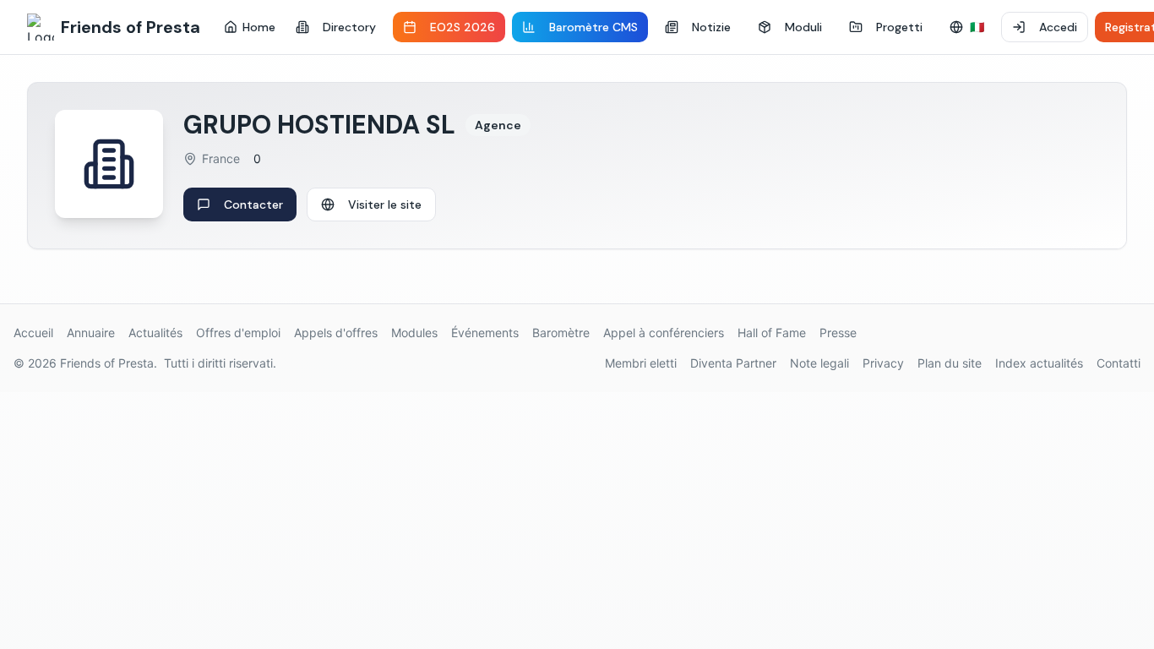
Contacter (253, 204)
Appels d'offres (336, 332)
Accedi (1058, 27)
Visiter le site (385, 204)
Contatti (1118, 363)
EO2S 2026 (462, 27)
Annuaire (91, 332)
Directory (349, 27)
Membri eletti (641, 363)
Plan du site (949, 363)
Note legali (819, 363)
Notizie (711, 27)
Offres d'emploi (238, 332)
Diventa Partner (733, 363)
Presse (838, 332)
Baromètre (561, 332)
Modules (414, 332)
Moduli (803, 27)
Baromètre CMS (593, 27)
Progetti (899, 27)
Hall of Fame (772, 332)
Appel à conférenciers (663, 332)
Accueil (33, 332)
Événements (485, 332)
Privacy (883, 363)
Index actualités (1039, 363)
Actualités (155, 332)
